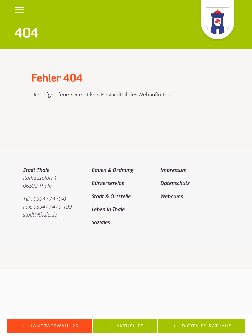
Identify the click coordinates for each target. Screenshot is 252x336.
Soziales (101, 222)
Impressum (173, 170)
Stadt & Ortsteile (111, 196)
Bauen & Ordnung (112, 170)
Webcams (171, 196)
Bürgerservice (108, 183)
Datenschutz (175, 183)
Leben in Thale (108, 209)
